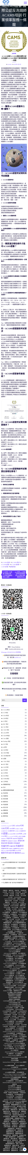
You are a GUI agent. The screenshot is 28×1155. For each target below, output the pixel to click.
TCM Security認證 (19, 965)
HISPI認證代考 (9, 958)
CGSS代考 (7, 1016)
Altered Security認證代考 (18, 941)
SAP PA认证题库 (22, 985)
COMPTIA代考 (15, 904)
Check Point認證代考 (9, 973)
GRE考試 (17, 831)
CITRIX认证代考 (14, 905)
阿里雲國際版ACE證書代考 (10, 938)
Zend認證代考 (14, 926)
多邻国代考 (23, 890)
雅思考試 (5, 816)
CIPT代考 (14, 1014)
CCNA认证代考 (9, 1007)
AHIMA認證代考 (19, 1080)
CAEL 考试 (6, 730)
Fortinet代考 (22, 907)
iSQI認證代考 (19, 1033)
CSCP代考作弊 (10, 1023)
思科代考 (11, 895)
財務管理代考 (22, 1121)
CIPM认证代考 (18, 1023)
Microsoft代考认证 (21, 1026)
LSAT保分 (4, 836)
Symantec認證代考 (8, 977)
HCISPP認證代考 (8, 943)
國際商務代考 (7, 1125)
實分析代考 (15, 1140)
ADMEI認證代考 (18, 1097)
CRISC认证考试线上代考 (15, 1004)
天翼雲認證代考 (9, 980)
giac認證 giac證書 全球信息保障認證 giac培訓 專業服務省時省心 (20, 574)
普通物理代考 (7, 1145)
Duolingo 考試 (6, 741)
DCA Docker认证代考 (8, 1024)
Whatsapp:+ (4, 652)
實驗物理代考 (14, 1150)
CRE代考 (14, 1016)
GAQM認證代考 (22, 963)
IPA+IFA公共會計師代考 (19, 911)
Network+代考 (21, 1014)
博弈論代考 (15, 1135)
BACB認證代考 (18, 1053)
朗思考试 (5, 801)
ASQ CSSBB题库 (7, 984)
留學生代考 (22, 905)
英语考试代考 (8, 1029)
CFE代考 (5, 1012)
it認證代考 (6, 905)
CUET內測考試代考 (7, 978)
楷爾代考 (7, 902)
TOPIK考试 (6, 778)
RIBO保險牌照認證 (10, 933)
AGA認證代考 (22, 1040)
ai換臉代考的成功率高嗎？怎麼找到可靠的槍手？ (14, 875)
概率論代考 (6, 1138)
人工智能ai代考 (22, 1108)
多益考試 (5, 793)
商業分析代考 (15, 1120)
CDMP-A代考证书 (21, 1012)
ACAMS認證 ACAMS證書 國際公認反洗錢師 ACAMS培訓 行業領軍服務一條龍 (14, 58)
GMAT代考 (18, 892)
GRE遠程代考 (22, 831)
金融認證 (13, 567)
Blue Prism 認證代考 (19, 1046)
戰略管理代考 (15, 1123)
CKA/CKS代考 (17, 897)
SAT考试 (5, 773)
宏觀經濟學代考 (19, 1131)
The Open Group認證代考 (19, 967)
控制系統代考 (11, 1128)
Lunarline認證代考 (8, 960)
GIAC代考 (11, 919)
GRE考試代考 (6, 755)
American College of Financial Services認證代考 (14, 1074)
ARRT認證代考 (11, 1086)
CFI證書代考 (5, 914)
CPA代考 (22, 917)
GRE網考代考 (4, 831)
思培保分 (10, 843)
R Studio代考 (8, 1114)
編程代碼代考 (6, 1104)
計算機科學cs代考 (9, 1103)
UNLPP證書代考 (23, 912)
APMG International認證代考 (19, 955)
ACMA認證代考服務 (10, 1072)
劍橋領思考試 (6, 784)
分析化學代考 (22, 1148)
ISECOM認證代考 (9, 965)
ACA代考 (14, 909)
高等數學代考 (20, 1137)
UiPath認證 (10, 931)
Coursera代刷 (12, 1019)
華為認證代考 (9, 982)
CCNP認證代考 (15, 928)
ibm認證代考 (15, 917)
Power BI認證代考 (9, 1021)
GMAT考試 (6, 753)
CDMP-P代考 (21, 1016)
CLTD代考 (23, 1018)
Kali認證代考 (19, 972)
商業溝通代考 (23, 1123)
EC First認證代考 (22, 970)
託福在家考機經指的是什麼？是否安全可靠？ (15, 879)
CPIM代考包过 (7, 1014)
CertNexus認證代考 (19, 956)
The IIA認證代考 (8, 967)
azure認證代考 (22, 916)
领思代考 (19, 1086)
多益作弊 (14, 838)
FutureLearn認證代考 (19, 1038)
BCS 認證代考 (10, 1053)
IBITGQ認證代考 (19, 958)
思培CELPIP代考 (22, 934)
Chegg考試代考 (19, 1096)
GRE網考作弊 (11, 831)
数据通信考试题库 (9, 987)
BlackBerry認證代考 (9, 1048)
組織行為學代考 (6, 1123)
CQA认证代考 (12, 1012)
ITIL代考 (10, 897)
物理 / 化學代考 (20, 1143)
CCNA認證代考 (20, 1028)
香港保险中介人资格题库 (14, 995)
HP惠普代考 (23, 904)
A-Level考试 (6, 709)
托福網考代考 (16, 848)
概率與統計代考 (23, 1109)
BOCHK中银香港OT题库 (15, 997)
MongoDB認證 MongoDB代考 (19, 929)
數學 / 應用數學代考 (10, 1137)
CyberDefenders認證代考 (19, 943)
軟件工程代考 (6, 1109)
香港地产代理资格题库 (14, 999)
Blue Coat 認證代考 (20, 1048)
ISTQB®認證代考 (10, 1033)
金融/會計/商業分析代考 (18, 1114)
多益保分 (20, 838)
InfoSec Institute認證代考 (15, 950)
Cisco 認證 (6, 738)
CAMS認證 (4, 567)
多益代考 (9, 838)
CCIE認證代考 (22, 926)
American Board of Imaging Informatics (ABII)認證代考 (14, 1069)
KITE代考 (11, 939)
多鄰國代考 (4, 841)
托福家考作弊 (4, 848)
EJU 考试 (5, 744)
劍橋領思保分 (3, 838)
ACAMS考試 (15, 562)
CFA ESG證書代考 (18, 982)
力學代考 (22, 1145)
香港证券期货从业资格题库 (14, 994)
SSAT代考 (5, 895)
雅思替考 (23, 853)
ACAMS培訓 (6, 562)
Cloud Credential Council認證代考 (10, 946)
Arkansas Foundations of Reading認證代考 (14, 1091)
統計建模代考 (15, 1113)
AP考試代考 (23, 1092)
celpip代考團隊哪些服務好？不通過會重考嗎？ (14, 869)
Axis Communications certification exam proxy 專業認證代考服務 (14, 1057)
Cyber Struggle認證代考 (14, 951)
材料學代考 (18, 1128)
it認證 (4, 758)
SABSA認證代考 (7, 955)
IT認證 (4, 833)
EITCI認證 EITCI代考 (21, 945)
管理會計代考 (22, 1116)
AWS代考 (15, 900)
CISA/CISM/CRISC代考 (10, 899)
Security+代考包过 (14, 1018)
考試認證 (5, 804)
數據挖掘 (23, 1111)
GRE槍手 (21, 828)
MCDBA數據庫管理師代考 (19, 922)
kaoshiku (10, 64)
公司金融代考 (6, 1116)
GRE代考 (5, 828)
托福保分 (20, 846)
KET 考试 (5, 764)
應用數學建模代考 (10, 1143)
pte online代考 (10, 836)
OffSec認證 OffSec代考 (8, 945)
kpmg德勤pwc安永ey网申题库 (14, 992)
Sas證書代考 (14, 912)
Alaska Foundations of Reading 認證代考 (14, 1052)
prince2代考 (21, 902)
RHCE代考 (23, 895)
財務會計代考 (14, 1116)
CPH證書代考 (13, 934)
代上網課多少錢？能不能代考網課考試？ (13, 882)
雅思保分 (18, 853)
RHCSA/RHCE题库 (19, 987)
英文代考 (5, 807)
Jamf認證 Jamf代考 (20, 973)
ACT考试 (5, 712)
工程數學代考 (22, 1125)
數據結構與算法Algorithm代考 (18, 1104)
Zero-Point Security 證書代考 (10, 970)
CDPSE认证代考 (19, 1009)
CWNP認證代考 (10, 972)
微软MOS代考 (8, 900)
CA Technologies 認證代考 (19, 1045)
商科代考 (22, 1120)
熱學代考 (14, 1147)
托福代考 (5, 846)
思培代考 (21, 841)
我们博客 (8, 909)
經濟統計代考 (22, 1135)
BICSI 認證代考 (14, 1050)
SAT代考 (6, 894)
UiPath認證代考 (18, 931)
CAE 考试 (5, 727)
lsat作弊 (24, 834)
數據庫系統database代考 (9, 1106)
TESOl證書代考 (6, 912)
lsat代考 (17, 894)
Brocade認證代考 (9, 1046)
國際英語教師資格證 (8, 790)
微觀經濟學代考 (10, 1131)
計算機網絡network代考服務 (10, 1108)
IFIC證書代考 (22, 938)
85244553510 (11, 652)
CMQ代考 (5, 1026)
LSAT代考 (5, 767)
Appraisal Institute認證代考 (14, 1087)
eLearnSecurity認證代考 (10, 948)
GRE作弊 (12, 828)
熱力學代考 (14, 1126)
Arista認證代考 (14, 1067)
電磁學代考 (7, 1147)
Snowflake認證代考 (10, 1028)
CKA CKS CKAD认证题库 (9, 985)
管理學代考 (6, 1121)
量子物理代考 (21, 1147)
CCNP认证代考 (10, 1009)
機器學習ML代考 (15, 1111)
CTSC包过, (17, 1024)
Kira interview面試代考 (20, 939)
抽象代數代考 (18, 1142)
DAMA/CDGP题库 (7, 990)
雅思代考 (4, 853)
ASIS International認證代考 (10, 953)
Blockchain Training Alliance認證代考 (15, 961)
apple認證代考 (6, 916)
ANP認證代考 (22, 1035)
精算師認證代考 (7, 922)
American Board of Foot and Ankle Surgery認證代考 (14, 1063)
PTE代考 (5, 770)
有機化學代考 (6, 1148)
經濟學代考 (20, 1130)
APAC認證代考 (6, 1040)
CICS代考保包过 (21, 1019)
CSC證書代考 (20, 933)
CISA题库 (9, 989)
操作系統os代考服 (21, 1106)
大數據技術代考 (7, 1113)
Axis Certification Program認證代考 (18, 1101)
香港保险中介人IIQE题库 (20, 990)
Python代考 (23, 1113)
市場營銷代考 (14, 1121)
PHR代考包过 (12, 1026)
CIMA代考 (20, 909)
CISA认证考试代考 (21, 1001)
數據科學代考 (14, 1109)
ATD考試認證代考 (18, 1094)
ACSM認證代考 (10, 1080)
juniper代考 (24, 919)
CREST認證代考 (21, 948)
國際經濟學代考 (19, 1133)
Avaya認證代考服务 (9, 1065)
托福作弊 (12, 846)
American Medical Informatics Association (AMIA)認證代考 (15, 1083)
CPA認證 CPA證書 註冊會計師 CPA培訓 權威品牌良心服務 (7, 574)
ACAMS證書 (15, 564)
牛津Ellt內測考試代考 (20, 977)
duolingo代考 (8, 825)
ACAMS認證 (5, 564)
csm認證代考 (8, 917)
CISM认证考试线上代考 (14, 1002)
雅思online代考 (16, 850)
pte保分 (19, 836)
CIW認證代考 (13, 914)
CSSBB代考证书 (23, 1011)
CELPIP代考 (3, 825)
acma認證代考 (22, 924)
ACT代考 (24, 892)
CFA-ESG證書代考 (19, 980)
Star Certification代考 (15, 968)
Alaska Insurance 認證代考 (14, 1055)
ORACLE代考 (14, 907)
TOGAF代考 (14, 902)
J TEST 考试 (6, 761)
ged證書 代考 (6, 924)
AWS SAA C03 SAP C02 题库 (19, 984)
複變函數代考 (22, 1140)
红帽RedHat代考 (21, 899)
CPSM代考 (6, 1018)
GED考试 (5, 750)
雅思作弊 (11, 853)
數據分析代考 (6, 1111)
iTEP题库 (22, 1007)
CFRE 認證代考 (19, 1041)
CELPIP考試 (6, 735)
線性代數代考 (14, 1138)
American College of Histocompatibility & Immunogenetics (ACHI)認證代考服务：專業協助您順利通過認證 (15, 1077)
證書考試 (5, 810)
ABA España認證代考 (18, 1029)
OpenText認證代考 (9, 975)
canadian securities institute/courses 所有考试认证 (14, 1031)
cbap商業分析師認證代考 (18, 936)
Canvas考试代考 (10, 1096)
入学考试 (5, 781)
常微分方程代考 (7, 1140)
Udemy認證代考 (23, 1036)
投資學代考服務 (9, 1118)
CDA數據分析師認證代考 (20, 978)
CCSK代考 (21, 900)
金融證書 (14, 53)
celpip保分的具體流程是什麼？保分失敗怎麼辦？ (14, 863)
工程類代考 (14, 1125)
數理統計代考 (22, 1138)
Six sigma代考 (8, 911)
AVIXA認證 (14, 1036)
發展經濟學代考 (7, 1135)
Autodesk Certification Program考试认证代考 (14, 1099)
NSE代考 (6, 1019)
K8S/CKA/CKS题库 (17, 989)
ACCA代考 (11, 892)
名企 (4, 787)
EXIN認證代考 (9, 956)
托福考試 (5, 796)
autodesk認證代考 (22, 914)
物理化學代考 (6, 1150)
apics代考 (17, 919)
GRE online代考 (18, 826)
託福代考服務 (9, 850)
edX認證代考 (15, 1040)
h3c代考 (17, 895)
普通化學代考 (15, 1145)
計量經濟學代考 (10, 1133)
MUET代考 (24, 1024)
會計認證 (5, 798)
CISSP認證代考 (6, 928)
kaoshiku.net (17, 657)
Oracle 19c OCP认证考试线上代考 (14, 1006)
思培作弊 (4, 843)
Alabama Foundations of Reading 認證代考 (14, 1043)
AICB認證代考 (9, 1094)
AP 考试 (5, 721)
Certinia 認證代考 (7, 1045)
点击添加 (18, 652)
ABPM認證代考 (20, 1072)
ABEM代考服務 (14, 1060)
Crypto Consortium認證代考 (10, 963)
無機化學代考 (14, 1148)
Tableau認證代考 (20, 1021)
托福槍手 (11, 848)
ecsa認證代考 (6, 926)
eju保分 (5, 747)
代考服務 (23, 836)
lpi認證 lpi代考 (8, 921)
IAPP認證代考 (23, 946)
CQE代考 (15, 1011)
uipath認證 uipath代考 (19, 921)
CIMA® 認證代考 (10, 1041)
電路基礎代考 (22, 1126)
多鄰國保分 (15, 841)
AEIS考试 (5, 718)
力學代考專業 (7, 1126)
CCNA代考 (23, 928)
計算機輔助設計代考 (11, 1130)
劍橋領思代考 (7, 936)
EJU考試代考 (10, 1097)
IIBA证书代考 (6, 904)
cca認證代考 (15, 916)
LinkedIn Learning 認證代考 (10, 1035)
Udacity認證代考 (9, 1038)
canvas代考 (6, 732)
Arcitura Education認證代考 (14, 1089)
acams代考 (4, 919)
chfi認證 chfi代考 (6, 929)
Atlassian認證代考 (20, 1065)
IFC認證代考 (6, 934)
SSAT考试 (5, 775)
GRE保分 (17, 828)
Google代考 (8, 941)
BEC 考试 (5, 724)
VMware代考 (7, 907)
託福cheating (3, 850)
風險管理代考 (7, 1120)
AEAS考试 (6, 715)
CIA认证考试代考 (7, 1011)
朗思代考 (23, 894)
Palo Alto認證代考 (19, 975)
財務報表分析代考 (19, 1118)
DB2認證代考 (14, 924)
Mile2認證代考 (21, 953)
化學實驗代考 (22, 1150)
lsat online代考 (11, 834)
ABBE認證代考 (6, 1036)
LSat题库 (16, 1007)
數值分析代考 (10, 1142)
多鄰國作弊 (10, 841)
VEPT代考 (5, 939)
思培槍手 (17, 843)
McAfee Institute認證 (20, 960)
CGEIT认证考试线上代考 (9, 1001)
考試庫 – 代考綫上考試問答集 (11, 1092)
